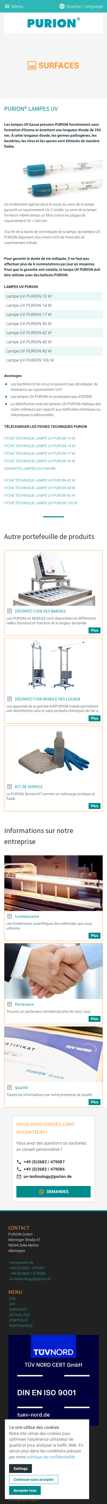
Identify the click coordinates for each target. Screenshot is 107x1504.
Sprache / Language (84, 6)
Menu (17, 6)
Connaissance (27, 916)
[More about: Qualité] (53, 1054)
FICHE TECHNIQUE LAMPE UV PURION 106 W (40, 503)
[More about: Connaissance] (53, 883)
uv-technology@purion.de (48, 1176)
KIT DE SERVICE (29, 786)
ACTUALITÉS (19, 1315)
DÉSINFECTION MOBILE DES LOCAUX (47, 699)
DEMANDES (58, 1191)
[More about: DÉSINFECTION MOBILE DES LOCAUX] (53, 666)
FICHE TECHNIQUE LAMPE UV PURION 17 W (39, 453)
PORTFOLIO (18, 1320)
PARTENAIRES (20, 1326)
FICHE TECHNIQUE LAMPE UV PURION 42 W (39, 480)
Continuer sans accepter (34, 1479)
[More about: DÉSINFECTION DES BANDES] (53, 578)
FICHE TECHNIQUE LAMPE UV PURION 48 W (39, 488)
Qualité (21, 1087)
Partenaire (24, 1004)
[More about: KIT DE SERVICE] (53, 754)
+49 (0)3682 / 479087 (44, 1161)
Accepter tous (25, 1490)
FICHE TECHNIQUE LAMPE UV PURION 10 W (39, 438)
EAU (12, 1298)
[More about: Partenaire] (53, 971)
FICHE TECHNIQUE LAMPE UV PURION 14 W (39, 446)
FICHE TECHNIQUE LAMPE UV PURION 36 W (39, 461)
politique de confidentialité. (51, 1456)
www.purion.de (21, 1262)
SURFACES (18, 1309)
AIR (12, 1304)
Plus (94, 630)
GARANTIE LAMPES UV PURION (29, 468)
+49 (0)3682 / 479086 (44, 1169)
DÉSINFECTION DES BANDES (40, 611)
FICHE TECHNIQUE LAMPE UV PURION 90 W (39, 495)
